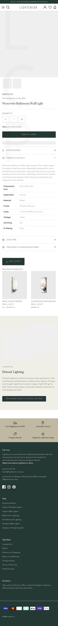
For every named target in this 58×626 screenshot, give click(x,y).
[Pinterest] (14, 487)
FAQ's (5, 548)
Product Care (8, 569)
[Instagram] (9, 487)
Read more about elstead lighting (24, 399)
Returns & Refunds (10, 557)
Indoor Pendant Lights (12, 507)
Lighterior (11, 616)
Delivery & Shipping (11, 552)
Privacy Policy (8, 561)
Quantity (7, 113)
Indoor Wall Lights (10, 511)
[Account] (44, 7)
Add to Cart (29, 134)
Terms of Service (9, 565)
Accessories (13, 150)
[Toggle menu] (3, 7)
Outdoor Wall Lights (11, 524)
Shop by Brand (9, 503)
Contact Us (7, 544)
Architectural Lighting (12, 520)
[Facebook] (3, 487)
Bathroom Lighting (10, 515)
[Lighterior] (28, 7)
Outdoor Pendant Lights (13, 528)
